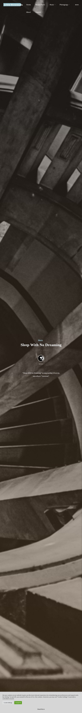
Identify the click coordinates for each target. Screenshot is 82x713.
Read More (41, 709)
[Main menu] (77, 4)
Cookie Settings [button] (8, 703)
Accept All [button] (18, 703)
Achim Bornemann (13, 5)
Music (40, 340)
